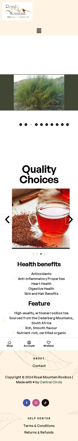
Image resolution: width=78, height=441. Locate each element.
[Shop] (9, 342)
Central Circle (51, 382)
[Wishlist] (49, 342)
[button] (39, 31)
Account (29, 345)
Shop (9, 345)
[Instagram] (36, 402)
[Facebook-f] (26, 402)
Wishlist (48, 345)
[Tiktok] (45, 402)
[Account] (29, 342)
